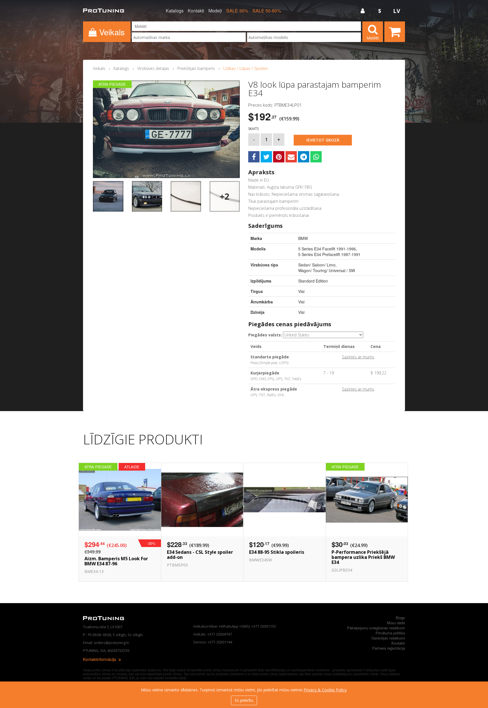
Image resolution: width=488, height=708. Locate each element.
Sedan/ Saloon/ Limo (317, 265)
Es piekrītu (244, 700)
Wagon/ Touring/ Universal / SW (326, 270)
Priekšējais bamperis (196, 68)
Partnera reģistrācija (388, 648)
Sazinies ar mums (358, 356)
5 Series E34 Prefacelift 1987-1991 (329, 254)
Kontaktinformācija (100, 659)
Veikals (99, 68)
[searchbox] (188, 37)
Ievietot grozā (322, 140)
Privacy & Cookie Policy (325, 689)
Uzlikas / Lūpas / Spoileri (245, 68)
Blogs (400, 617)
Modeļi (215, 10)
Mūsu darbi (396, 622)
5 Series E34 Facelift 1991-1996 (327, 249)
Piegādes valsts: (265, 335)
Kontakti (196, 10)
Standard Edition (313, 281)
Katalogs (175, 10)
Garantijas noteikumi (388, 638)
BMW (303, 238)
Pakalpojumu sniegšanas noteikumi (376, 627)
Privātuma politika (390, 633)
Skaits (253, 129)
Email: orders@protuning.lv (106, 642)
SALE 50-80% (266, 10)
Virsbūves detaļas (153, 68)
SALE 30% (237, 10)
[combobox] (189, 37)
